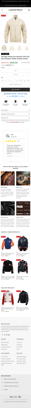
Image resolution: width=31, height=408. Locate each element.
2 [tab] (13, 162)
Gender (2, 67)
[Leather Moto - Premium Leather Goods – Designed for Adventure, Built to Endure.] (15, 9)
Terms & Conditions (21, 399)
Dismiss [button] (15, 3)
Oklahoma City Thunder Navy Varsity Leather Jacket (23, 254)
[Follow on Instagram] (4, 335)
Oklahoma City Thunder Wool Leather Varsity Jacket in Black (8, 277)
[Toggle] (2, 379)
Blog (5, 399)
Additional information (8, 114)
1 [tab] (11, 162)
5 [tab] (20, 162)
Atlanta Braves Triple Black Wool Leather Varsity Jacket (22, 308)
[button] (2, 10)
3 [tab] (16, 162)
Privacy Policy (12, 399)
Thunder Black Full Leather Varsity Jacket (22, 277)
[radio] (15, 70)
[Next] (27, 29)
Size (2, 77)
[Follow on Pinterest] (9, 335)
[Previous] (3, 29)
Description (4, 110)
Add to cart (15, 89)
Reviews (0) (4, 118)
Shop (6, 13)
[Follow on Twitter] (7, 335)
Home (2, 13)
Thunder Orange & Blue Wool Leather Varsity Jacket (7, 254)
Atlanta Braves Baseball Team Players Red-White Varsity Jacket (7, 309)
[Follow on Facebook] (2, 335)
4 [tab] (18, 162)
